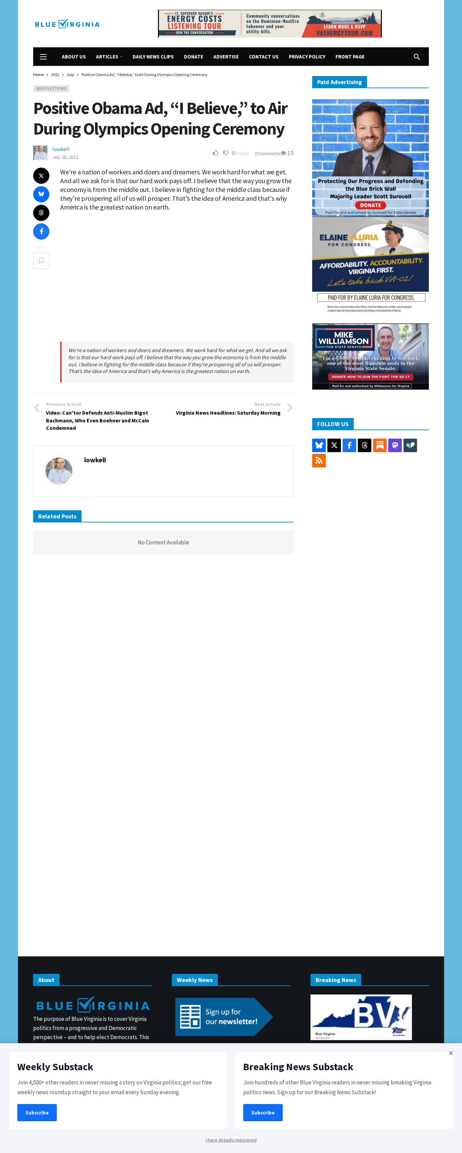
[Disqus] (163, 661)
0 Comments (267, 153)
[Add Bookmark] (41, 260)
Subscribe (37, 1112)
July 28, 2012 (65, 157)
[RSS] (319, 460)
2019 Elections (51, 88)
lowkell (61, 149)
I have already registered (231, 1140)
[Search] (417, 57)
